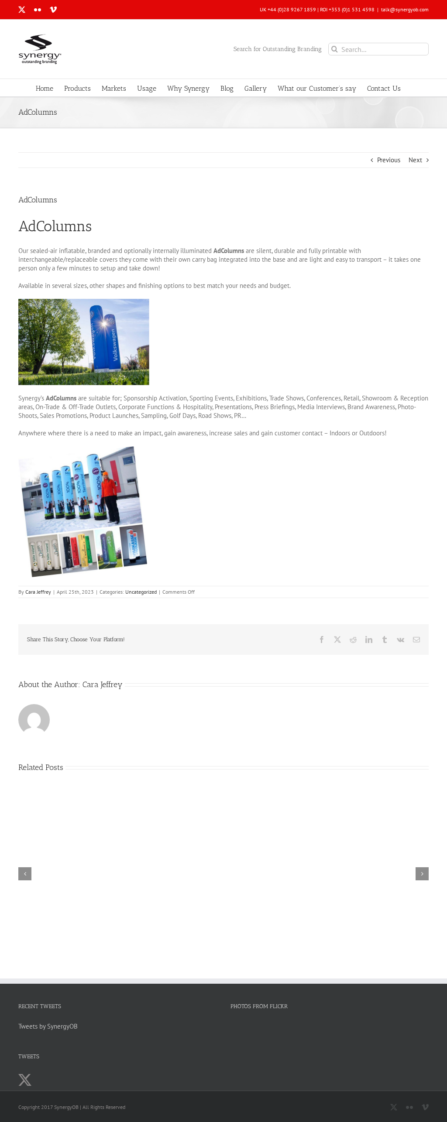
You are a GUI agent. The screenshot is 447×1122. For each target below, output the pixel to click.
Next (415, 160)
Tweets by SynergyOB (48, 1026)
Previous (388, 160)
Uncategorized (141, 591)
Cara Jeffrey (38, 591)
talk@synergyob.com (405, 9)
